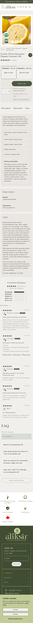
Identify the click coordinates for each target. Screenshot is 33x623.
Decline (15, 614)
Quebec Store (15, 590)
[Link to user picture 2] (16, 358)
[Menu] (3, 7)
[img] (7, 310)
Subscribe (16, 564)
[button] (20, 7)
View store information (21, 99)
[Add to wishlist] (30, 55)
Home (2, 49)
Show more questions (16, 480)
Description (6, 108)
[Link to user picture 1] (7, 358)
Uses (27, 108)
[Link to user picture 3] (26, 358)
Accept (15, 609)
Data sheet (18, 108)
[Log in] (26, 7)
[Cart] (29, 7)
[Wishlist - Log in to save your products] (23, 7)
